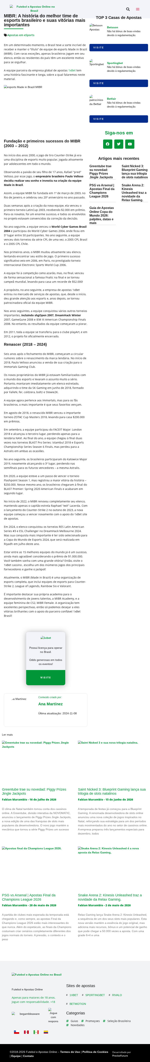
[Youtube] (129, 144)
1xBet (74, 995)
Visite (45, 677)
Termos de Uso (70, 1051)
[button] (128, 9)
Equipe (16, 1056)
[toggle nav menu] (137, 9)
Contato (28, 1056)
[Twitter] (118, 144)
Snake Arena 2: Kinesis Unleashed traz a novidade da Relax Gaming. (134, 193)
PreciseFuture (120, 1055)
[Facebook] (107, 144)
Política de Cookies (95, 1051)
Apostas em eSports (21, 35)
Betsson (112, 27)
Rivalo (117, 995)
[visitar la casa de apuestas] (45, 638)
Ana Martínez (50, 704)
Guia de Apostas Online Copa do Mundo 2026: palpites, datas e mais (101, 215)
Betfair (111, 98)
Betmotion (78, 1003)
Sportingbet (115, 63)
